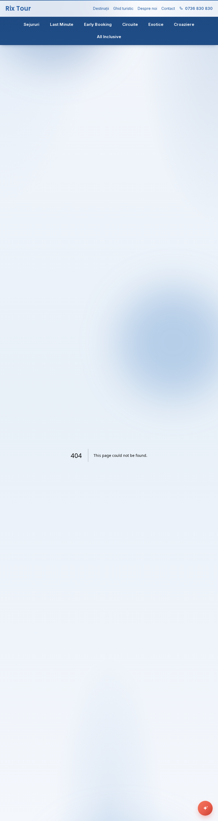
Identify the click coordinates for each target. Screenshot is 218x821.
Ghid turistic (123, 8)
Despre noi (147, 8)
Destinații (101, 8)
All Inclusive (109, 36)
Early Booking (98, 24)
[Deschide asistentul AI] (205, 808)
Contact (168, 8)
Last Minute (62, 24)
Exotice (156, 24)
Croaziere (184, 24)
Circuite (130, 24)
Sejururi (31, 24)
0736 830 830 (199, 8)
